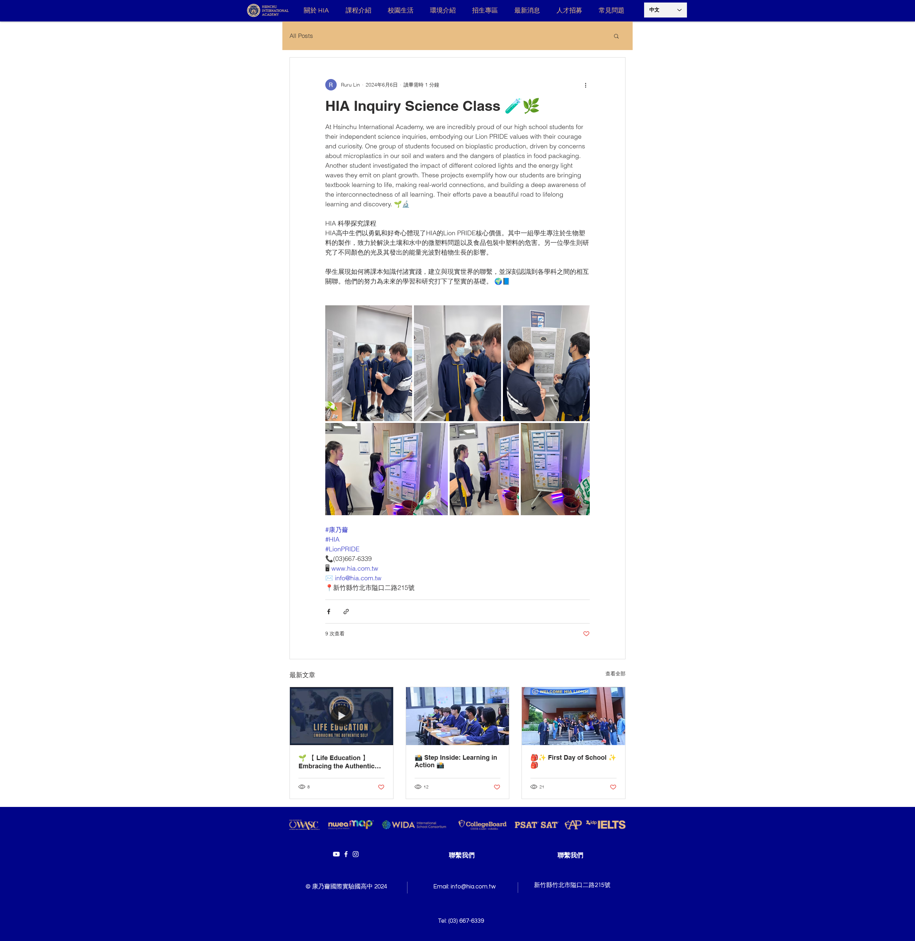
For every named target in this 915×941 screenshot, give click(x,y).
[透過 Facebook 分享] (328, 611)
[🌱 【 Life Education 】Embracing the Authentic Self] (341, 716)
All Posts (301, 35)
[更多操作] (585, 84)
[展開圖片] (368, 363)
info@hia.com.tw (473, 886)
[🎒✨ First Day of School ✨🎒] (573, 716)
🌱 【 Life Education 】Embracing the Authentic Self (336, 762)
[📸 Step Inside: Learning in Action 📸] (457, 716)
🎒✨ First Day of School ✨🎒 (573, 761)
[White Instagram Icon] (356, 854)
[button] (616, 36)
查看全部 (615, 673)
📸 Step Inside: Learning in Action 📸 (456, 761)
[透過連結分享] (346, 611)
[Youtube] (336, 854)
